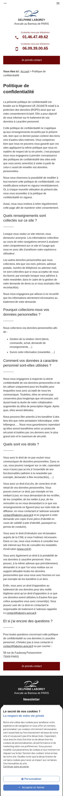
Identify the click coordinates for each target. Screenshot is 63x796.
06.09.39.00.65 (35, 48)
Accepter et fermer (32, 787)
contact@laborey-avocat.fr (18, 515)
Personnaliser (33, 778)
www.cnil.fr (24, 549)
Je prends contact (31, 60)
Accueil (25, 71)
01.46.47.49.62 (35, 37)
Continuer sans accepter (16, 766)
